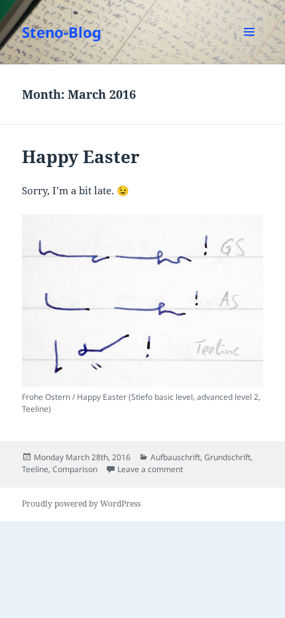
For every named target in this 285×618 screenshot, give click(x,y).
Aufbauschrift (175, 457)
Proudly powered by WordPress (81, 503)
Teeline (35, 469)
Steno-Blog (61, 32)
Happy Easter (81, 156)
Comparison (74, 469)
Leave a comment (150, 469)
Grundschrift (227, 457)
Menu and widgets (249, 45)
